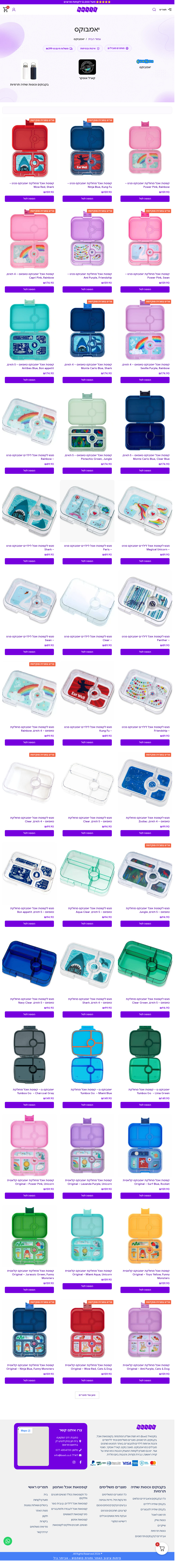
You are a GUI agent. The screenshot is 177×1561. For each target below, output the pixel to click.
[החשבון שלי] (13, 9)
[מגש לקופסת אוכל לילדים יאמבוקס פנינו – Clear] (87, 601)
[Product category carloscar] (87, 70)
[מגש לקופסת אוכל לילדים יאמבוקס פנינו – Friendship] (145, 692)
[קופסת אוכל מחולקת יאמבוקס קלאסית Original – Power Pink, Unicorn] (29, 1145)
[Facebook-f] (80, 1462)
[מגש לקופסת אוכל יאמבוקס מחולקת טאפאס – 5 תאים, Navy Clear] (29, 964)
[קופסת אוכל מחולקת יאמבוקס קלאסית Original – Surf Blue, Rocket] (145, 1145)
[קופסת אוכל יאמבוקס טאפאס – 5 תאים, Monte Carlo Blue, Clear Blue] (145, 420)
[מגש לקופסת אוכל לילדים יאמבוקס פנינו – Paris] (87, 511)
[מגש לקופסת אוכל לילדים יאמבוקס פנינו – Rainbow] (29, 420)
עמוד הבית (94, 39)
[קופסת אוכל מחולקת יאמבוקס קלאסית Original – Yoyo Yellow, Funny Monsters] (145, 1236)
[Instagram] (74, 1462)
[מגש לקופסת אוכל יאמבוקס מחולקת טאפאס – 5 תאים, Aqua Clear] (87, 873)
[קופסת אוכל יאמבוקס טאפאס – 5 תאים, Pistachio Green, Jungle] (87, 420)
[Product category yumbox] (145, 65)
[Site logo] (87, 9)
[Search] (154, 9)
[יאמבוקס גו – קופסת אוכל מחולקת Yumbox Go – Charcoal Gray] (29, 1055)
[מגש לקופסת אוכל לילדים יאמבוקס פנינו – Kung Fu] (87, 692)
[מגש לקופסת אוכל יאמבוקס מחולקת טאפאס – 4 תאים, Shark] (87, 964)
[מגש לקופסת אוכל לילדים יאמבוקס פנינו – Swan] (29, 601)
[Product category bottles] (29, 73)
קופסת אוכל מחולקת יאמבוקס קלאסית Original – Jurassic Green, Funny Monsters (30, 1274)
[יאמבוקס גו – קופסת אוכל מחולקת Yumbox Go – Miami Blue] (87, 1055)
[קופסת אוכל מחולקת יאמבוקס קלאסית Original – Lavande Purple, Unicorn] (87, 1145)
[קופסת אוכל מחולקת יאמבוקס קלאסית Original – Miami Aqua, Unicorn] (87, 1236)
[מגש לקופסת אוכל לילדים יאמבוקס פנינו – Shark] (29, 511)
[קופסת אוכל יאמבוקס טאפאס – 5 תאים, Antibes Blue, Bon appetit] (29, 330)
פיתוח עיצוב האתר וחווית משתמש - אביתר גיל (87, 1558)
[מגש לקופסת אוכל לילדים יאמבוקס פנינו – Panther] (145, 601)
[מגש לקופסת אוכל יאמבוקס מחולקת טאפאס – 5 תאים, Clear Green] (145, 964)
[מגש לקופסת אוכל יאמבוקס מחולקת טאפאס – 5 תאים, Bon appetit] (29, 873)
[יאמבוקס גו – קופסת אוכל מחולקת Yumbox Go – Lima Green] (145, 1055)
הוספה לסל (145, 198)
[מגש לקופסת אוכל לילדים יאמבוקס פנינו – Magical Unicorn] (145, 511)
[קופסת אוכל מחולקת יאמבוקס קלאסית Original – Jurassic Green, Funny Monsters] (29, 1236)
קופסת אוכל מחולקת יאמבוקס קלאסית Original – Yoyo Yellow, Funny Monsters (146, 1274)
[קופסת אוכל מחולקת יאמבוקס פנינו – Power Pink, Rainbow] (145, 148)
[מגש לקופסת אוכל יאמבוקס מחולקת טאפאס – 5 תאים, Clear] (87, 783)
